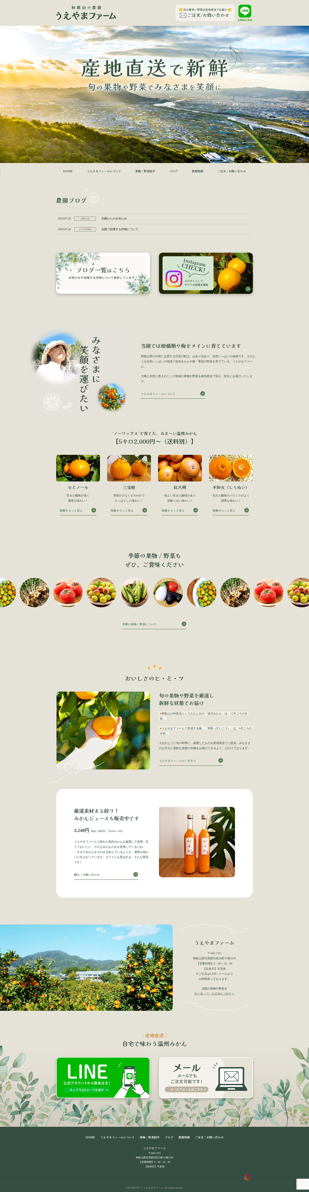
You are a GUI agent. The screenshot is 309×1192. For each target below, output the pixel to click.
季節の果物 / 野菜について (139, 624)
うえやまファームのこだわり (177, 760)
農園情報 (197, 171)
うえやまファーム (154, 1148)
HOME (68, 171)
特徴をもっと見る (71, 510)
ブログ (173, 171)
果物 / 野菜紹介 (145, 171)
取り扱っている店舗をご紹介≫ (214, 993)
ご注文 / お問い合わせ (231, 171)
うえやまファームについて (104, 171)
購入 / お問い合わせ (87, 874)
